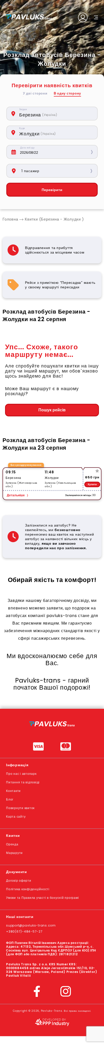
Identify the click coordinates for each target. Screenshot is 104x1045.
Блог (9, 799)
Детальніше (16, 495)
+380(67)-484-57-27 (24, 931)
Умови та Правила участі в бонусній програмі (42, 898)
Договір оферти (18, 880)
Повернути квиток (20, 808)
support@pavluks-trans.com (31, 925)
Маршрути (14, 853)
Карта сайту (15, 816)
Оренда (12, 844)
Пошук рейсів (52, 410)
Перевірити (52, 190)
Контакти (13, 791)
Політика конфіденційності (27, 889)
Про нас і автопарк (21, 774)
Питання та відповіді (23, 782)
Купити (92, 484)
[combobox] (55, 113)
